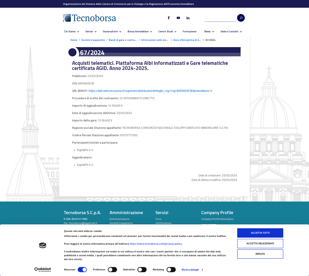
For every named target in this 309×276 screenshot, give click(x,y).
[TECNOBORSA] (92, 18)
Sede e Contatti (229, 31)
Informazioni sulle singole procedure (162, 40)
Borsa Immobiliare (138, 31)
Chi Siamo (70, 31)
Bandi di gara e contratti (123, 40)
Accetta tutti (260, 232)
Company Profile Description (217, 219)
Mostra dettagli (190, 269)
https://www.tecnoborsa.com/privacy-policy (156, 243)
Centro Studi (165, 31)
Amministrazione (119, 219)
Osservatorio (110, 31)
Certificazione (163, 223)
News (207, 31)
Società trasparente (93, 40)
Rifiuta (260, 254)
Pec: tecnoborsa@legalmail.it (80, 223)
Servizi (89, 31)
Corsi (158, 219)
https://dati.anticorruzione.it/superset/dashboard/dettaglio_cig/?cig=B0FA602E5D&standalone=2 (150, 90)
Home (73, 40)
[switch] (112, 269)
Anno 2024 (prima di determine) (191, 40)
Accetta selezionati (260, 243)
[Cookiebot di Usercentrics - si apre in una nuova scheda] (43, 269)
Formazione (189, 31)
